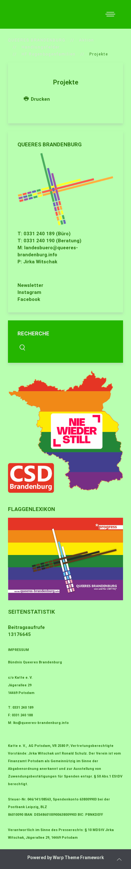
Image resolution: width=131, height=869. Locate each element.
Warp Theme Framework (78, 857)
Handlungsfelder (41, 47)
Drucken (40, 99)
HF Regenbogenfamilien (49, 54)
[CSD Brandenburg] (65, 432)
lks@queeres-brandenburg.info (41, 723)
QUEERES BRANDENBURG (37, 40)
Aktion (86, 40)
